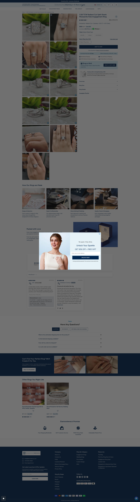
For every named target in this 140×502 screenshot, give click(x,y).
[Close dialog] (99, 233)
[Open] (3, 498)
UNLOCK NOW (85, 257)
